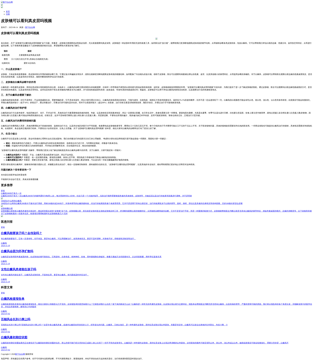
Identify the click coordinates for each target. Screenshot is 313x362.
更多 (3, 191)
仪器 (8, 14)
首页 (8, 12)
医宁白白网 (30, 27)
